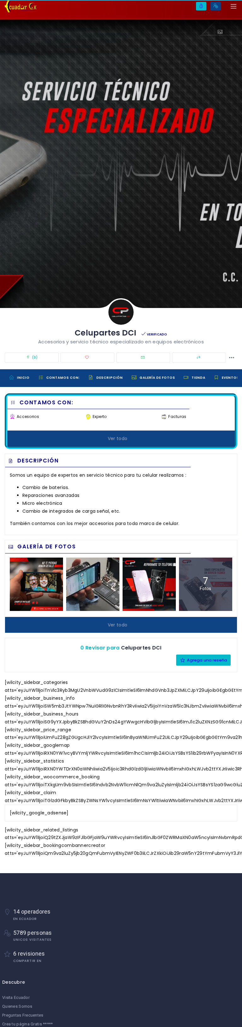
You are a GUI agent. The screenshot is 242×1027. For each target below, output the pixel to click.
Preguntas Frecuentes (22, 1015)
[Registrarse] (215, 6)
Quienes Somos (17, 1006)
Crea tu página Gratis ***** (27, 1024)
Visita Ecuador (16, 997)
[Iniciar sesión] (201, 6)
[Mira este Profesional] (222, 32)
